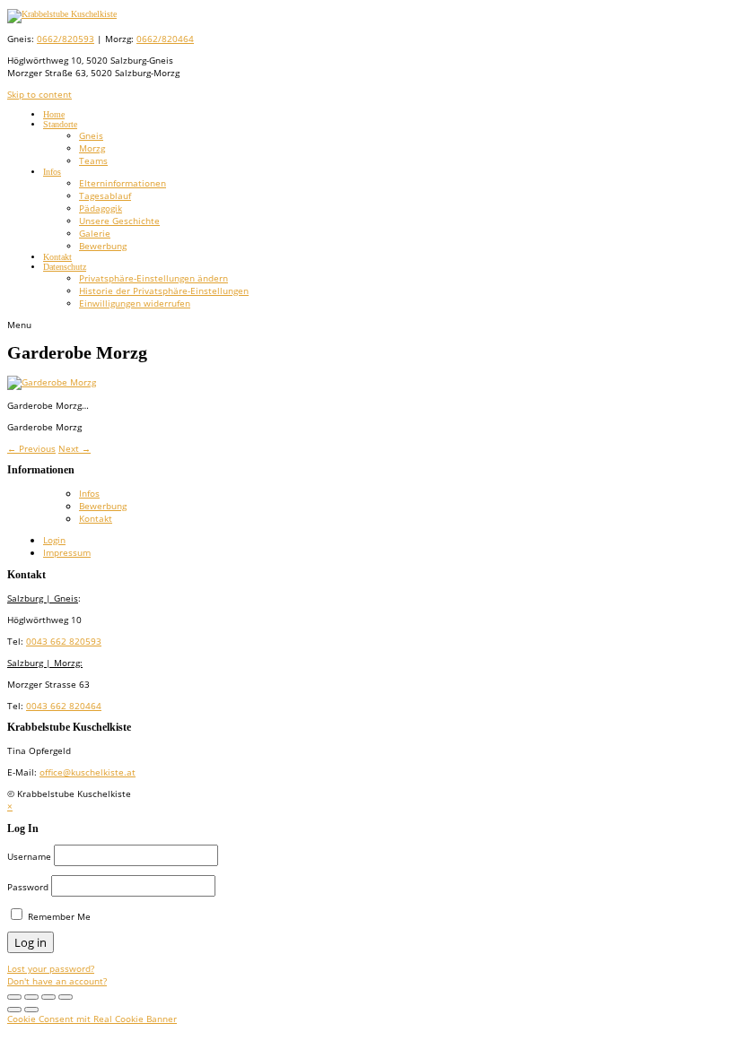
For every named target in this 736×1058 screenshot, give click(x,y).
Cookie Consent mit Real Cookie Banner (92, 1018)
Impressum (67, 552)
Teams (93, 160)
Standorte (60, 124)
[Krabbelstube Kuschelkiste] (62, 14)
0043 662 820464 (63, 705)
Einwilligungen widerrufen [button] (134, 303)
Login (54, 539)
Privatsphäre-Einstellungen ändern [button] (153, 278)
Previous (31, 448)
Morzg (92, 148)
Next (74, 448)
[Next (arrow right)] (31, 1009)
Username (29, 856)
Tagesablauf (105, 195)
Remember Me (58, 916)
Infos (52, 172)
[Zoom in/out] (31, 997)
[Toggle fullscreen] (14, 997)
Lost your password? (50, 968)
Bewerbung (103, 245)
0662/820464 (165, 38)
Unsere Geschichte (119, 220)
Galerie (94, 233)
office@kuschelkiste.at (87, 772)
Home (54, 114)
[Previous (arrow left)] (14, 1009)
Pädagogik (100, 208)
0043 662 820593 (63, 641)
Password (27, 886)
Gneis (91, 135)
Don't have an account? (57, 981)
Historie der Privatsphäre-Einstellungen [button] (164, 290)
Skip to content (39, 94)
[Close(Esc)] (65, 997)
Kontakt (57, 257)
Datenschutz (64, 267)
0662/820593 (65, 38)
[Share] (48, 997)
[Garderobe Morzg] (51, 382)
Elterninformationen (122, 183)
